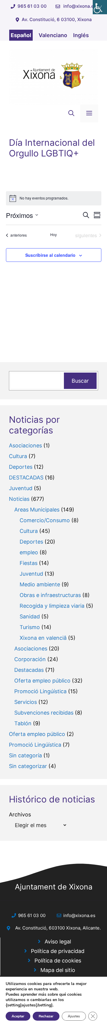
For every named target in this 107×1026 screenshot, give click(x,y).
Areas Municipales (36, 509)
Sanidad (30, 616)
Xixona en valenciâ (43, 638)
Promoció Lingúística (40, 691)
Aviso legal (58, 941)
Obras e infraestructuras (50, 595)
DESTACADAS (26, 477)
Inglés (81, 35)
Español (21, 35)
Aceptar (18, 1016)
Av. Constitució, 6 (33, 928)
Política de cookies (57, 960)
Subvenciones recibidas (43, 713)
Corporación (30, 659)
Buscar (80, 381)
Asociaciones (25, 445)
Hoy (53, 234)
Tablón (23, 723)
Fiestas (28, 563)
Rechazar (46, 1016)
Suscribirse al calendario (50, 255)
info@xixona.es (79, 6)
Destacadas (29, 670)
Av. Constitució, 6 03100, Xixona (57, 19)
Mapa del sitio (57, 970)
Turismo (30, 627)
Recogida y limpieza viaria (52, 606)
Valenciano (53, 35)
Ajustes (74, 1016)
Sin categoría (25, 755)
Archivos (20, 814)
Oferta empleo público (42, 680)
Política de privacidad (57, 951)
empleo (29, 552)
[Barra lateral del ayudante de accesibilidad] (100, 7)
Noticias (19, 499)
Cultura (18, 456)
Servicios (25, 702)
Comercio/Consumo (45, 520)
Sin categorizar (28, 766)
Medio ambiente (40, 584)
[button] (71, 113)
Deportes (20, 467)
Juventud (20, 488)
